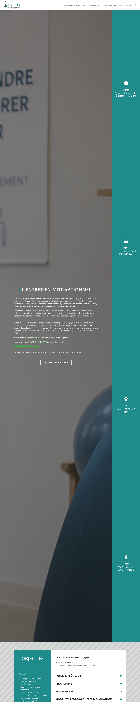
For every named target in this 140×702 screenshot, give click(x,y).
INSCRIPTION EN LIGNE (113, 5)
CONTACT (128, 5)
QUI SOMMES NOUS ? (72, 5)
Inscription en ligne (56, 362)
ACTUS (85, 5)
